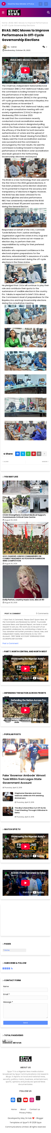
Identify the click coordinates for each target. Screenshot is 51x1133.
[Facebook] (17, 454)
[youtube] (25, 1100)
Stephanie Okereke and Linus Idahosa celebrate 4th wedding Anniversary (29, 795)
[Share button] (44, 454)
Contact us (35, 1109)
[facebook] (13, 1100)
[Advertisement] (16, 919)
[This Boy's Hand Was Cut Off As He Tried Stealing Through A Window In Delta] (8, 811)
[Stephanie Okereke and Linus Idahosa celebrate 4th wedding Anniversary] (8, 796)
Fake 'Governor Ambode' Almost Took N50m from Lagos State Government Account (24, 779)
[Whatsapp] (28, 454)
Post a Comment (10, 643)
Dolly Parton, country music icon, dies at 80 (23, 600)
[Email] (39, 454)
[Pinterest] (33, 454)
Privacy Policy (25, 1112)
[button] (40, 4)
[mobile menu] (3, 12)
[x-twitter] (19, 1100)
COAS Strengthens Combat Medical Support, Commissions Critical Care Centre (24, 516)
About (23, 1109)
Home (4, 23)
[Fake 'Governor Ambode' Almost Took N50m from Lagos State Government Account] (25, 755)
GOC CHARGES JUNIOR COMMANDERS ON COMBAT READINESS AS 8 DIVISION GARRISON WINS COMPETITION (24, 558)
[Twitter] (23, 454)
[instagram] (32, 1100)
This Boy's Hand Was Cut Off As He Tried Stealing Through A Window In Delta (31, 810)
